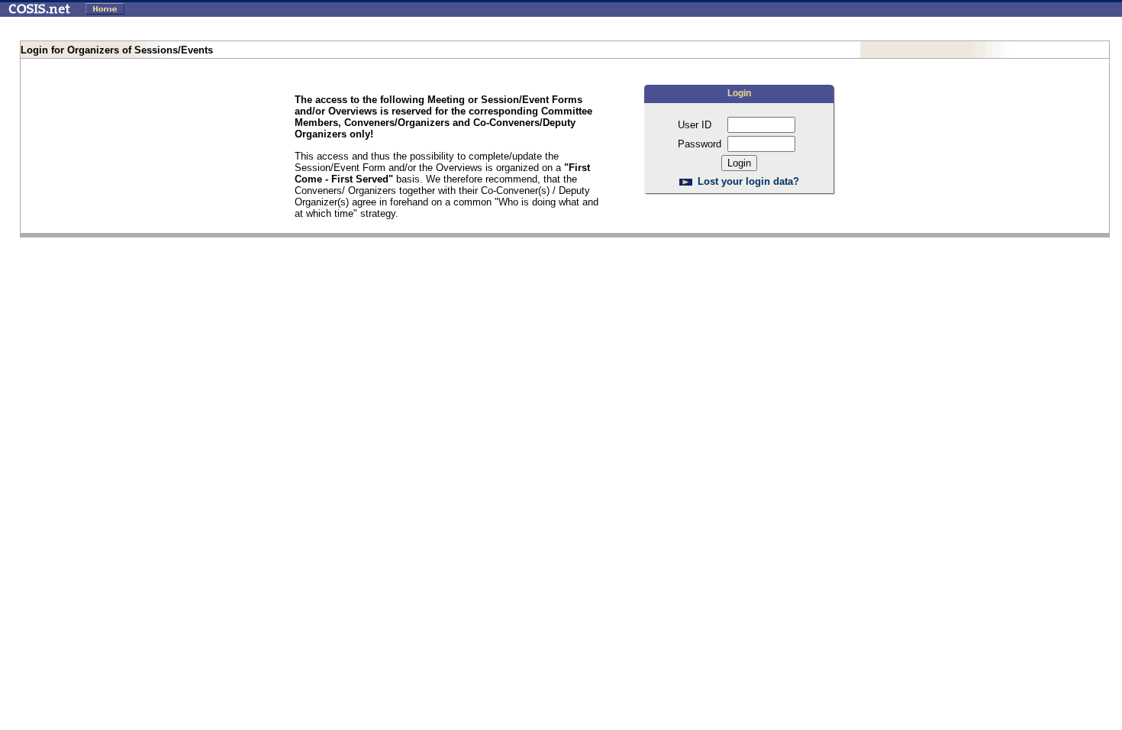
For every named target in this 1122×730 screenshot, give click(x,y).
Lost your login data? (748, 181)
